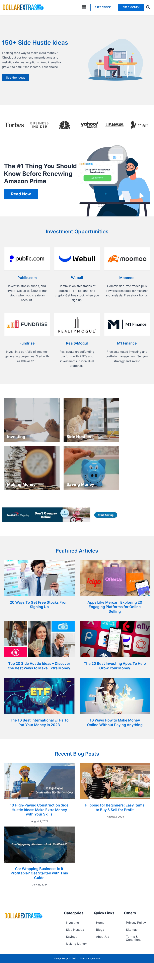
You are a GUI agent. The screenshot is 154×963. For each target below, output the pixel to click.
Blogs (100, 930)
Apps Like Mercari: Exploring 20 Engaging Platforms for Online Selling (114, 606)
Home (100, 923)
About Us (102, 937)
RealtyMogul (77, 343)
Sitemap (132, 930)
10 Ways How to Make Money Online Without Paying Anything (115, 722)
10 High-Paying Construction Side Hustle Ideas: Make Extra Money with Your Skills (39, 809)
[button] (84, 7)
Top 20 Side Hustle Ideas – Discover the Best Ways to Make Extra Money (39, 665)
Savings (71, 937)
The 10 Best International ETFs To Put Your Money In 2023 (39, 722)
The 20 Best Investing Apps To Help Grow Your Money (115, 665)
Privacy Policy (136, 923)
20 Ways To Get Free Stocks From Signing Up (39, 604)
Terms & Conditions (133, 938)
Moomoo (127, 278)
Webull (77, 278)
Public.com (27, 278)
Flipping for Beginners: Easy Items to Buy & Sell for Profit (114, 807)
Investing (72, 923)
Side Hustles (75, 930)
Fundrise (27, 343)
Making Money (76, 944)
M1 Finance (127, 343)
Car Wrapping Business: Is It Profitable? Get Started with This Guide (39, 873)
